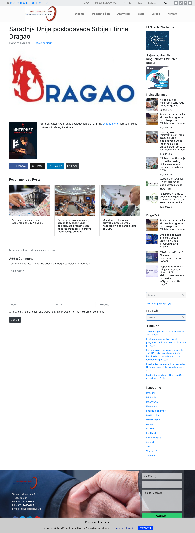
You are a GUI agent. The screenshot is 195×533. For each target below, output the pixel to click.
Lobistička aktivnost (156, 410)
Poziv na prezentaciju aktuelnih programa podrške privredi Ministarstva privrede (172, 119)
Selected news (153, 437)
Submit (15, 319)
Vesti (148, 446)
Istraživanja (152, 402)
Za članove (151, 455)
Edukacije (151, 397)
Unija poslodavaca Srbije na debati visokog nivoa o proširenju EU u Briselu (170, 240)
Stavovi (150, 442)
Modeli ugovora (154, 419)
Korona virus (152, 406)
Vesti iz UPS (152, 451)
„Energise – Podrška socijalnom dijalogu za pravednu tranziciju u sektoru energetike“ (173, 198)
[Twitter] (181, 3)
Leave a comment (43, 43)
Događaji (150, 393)
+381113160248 (19, 3)
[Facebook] (176, 3)
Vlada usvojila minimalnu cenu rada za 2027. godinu (172, 102)
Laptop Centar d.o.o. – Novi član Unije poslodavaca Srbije (172, 181)
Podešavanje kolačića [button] (124, 528)
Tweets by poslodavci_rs (158, 303)
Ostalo (149, 424)
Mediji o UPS (152, 415)
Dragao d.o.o (110, 123)
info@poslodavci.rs (30, 508)
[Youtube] (190, 3)
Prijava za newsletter (106, 3)
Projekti (150, 428)
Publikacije (151, 433)
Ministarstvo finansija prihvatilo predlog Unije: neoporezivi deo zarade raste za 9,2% (172, 164)
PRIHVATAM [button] (145, 528)
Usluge (155, 13)
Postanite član (101, 13)
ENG (139, 3)
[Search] (166, 3)
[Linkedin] (185, 3)
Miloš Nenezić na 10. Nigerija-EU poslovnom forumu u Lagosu (172, 256)
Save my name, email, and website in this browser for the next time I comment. (58, 311)
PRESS (127, 3)
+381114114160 (39, 3)
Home (86, 3)
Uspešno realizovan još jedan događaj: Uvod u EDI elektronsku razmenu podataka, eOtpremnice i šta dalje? (172, 275)
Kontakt (172, 13)
